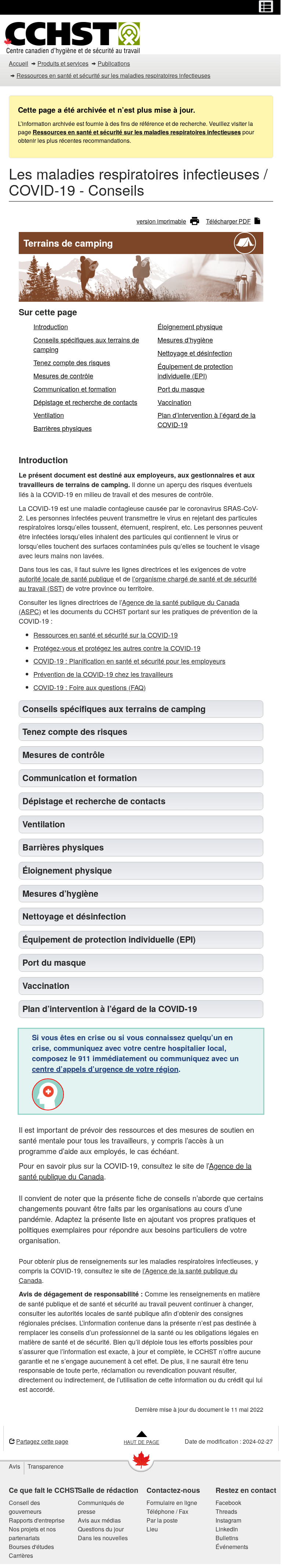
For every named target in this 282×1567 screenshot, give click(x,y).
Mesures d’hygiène (185, 339)
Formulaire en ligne (169, 1502)
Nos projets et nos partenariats (29, 1533)
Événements (229, 1546)
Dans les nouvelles (100, 1538)
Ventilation (48, 415)
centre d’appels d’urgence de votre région (102, 1068)
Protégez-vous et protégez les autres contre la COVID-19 (116, 648)
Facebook (225, 1502)
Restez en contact (243, 1490)
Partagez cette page (40, 1441)
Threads (223, 1511)
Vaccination (174, 402)
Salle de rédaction (105, 1490)
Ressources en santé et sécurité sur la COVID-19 (105, 634)
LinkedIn (224, 1529)
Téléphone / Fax (165, 1511)
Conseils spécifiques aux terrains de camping (86, 344)
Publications (114, 63)
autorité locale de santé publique (66, 578)
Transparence (43, 1466)
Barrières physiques (62, 428)
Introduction (50, 326)
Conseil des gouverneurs (22, 1507)
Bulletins (224, 1538)
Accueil (18, 63)
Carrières (18, 1555)
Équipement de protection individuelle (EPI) (195, 370)
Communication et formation (74, 388)
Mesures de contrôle (63, 375)
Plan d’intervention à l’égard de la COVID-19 (207, 419)
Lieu (149, 1529)
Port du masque (181, 388)
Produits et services (62, 63)
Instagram (225, 1520)
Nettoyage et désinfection (195, 353)
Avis (12, 1466)
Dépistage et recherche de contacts (85, 402)
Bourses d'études (28, 1546)
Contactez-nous (171, 1490)
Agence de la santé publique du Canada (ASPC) (129, 606)
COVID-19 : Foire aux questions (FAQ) (89, 687)
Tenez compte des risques (71, 362)
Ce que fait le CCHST (41, 1490)
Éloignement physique (190, 326)
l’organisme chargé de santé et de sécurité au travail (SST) (138, 583)
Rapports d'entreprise (34, 1520)
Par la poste (159, 1520)
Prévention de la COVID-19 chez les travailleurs (103, 674)
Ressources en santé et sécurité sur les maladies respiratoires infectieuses (113, 75)
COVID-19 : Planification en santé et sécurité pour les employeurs (129, 660)
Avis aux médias (96, 1520)
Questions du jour (98, 1529)
